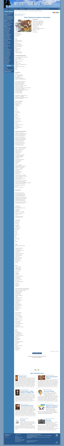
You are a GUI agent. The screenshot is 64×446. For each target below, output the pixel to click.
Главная (17, 436)
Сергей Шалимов (7, 31)
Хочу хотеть (48, 420)
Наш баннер (6, 68)
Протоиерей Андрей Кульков (8, 17)
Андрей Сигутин (6, 58)
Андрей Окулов (6, 57)
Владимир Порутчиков (7, 39)
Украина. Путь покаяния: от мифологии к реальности (52, 406)
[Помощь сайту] (37, 370)
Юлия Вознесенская (7, 23)
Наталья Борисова (7, 36)
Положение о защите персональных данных (7, 71)
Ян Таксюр (6, 44)
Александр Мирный (7, 27)
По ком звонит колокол (19, 437)
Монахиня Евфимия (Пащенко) (7, 26)
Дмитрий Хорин (6, 63)
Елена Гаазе (6, 40)
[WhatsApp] (58, 12)
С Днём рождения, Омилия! (27, 405)
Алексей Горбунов (7, 35)
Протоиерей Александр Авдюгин (7, 20)
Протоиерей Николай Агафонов (7, 14)
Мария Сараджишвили (7, 34)
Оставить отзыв (38, 353)
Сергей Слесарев (6, 30)
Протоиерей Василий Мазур (8, 18)
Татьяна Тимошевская (7, 49)
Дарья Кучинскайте (7, 43)
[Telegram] (55, 12)
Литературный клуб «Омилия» (20, 439)
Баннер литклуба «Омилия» (8, 69)
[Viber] (57, 12)
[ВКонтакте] (53, 12)
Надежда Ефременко (7, 45)
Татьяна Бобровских (7, 52)
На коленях (22, 420)
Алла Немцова (6, 48)
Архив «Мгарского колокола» (20, 440)
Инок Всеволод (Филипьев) (8, 16)
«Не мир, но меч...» (23, 376)
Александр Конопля (7, 54)
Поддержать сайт (18, 441)
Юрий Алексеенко (7, 61)
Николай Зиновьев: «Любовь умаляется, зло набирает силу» (27, 391)
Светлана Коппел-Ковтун (8, 24)
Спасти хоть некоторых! (49, 391)
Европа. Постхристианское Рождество (52, 377)
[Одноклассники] (54, 12)
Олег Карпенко (6, 62)
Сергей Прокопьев (7, 53)
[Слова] (23, 31)
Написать (5, 67)
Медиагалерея (18, 438)
